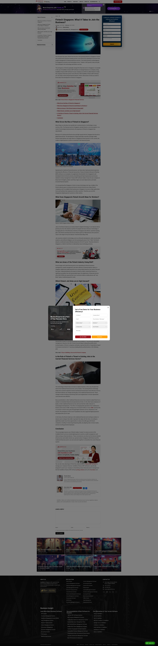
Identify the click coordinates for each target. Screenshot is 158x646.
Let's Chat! (83, 336)
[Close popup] (108, 307)
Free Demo (99, 336)
